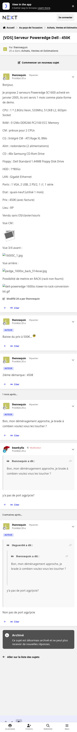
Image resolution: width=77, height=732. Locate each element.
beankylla (18, 447)
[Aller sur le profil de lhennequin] (5, 49)
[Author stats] (73, 77)
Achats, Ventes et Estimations (39, 50)
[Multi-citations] (4, 308)
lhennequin (21, 47)
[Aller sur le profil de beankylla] (6, 449)
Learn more (7, 6)
